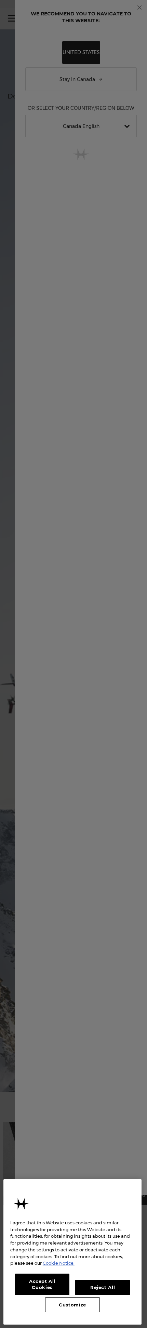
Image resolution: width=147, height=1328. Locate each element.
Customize (72, 1304)
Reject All (102, 1287)
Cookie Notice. (59, 1263)
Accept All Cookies (42, 1284)
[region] (72, 1252)
